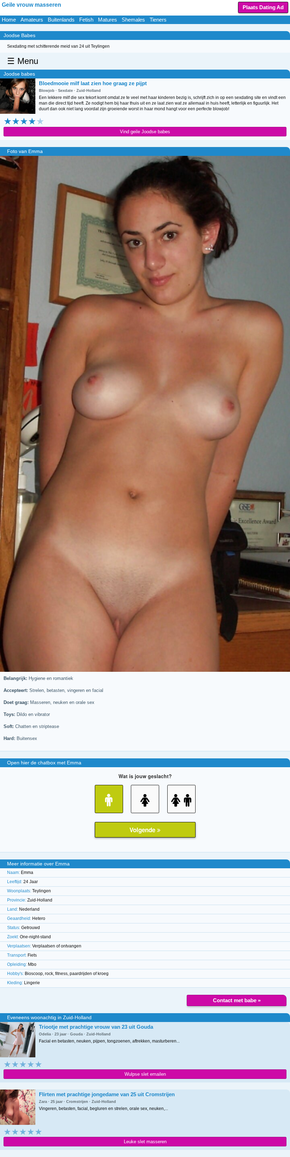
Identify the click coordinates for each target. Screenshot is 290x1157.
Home (9, 20)
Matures (107, 20)
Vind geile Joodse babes (145, 131)
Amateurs (32, 20)
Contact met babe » (237, 1000)
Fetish (86, 20)
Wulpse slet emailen (145, 1074)
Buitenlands (61, 20)
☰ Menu (22, 61)
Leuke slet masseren (145, 1141)
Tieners (158, 20)
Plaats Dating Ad (263, 7)
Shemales (133, 20)
